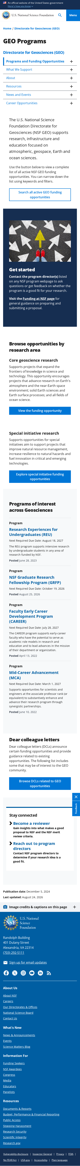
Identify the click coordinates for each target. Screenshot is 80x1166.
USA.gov (25, 1160)
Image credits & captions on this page (38, 907)
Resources (14, 86)
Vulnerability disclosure (15, 1154)
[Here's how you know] (40, 5)
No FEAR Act (10, 1160)
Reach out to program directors (34, 846)
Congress (9, 1075)
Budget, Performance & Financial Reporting (31, 1114)
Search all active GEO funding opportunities (40, 194)
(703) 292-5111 (13, 953)
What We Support (19, 69)
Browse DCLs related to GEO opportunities (40, 783)
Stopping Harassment (17, 1126)
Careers (8, 1001)
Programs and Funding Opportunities (35, 61)
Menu (73, 15)
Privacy (60, 1154)
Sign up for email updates (28, 962)
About (10, 78)
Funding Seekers (14, 1063)
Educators (9, 1086)
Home (7, 28)
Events (7, 1041)
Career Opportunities (21, 103)
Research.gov (11, 1143)
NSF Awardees (12, 1069)
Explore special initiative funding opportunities (40, 476)
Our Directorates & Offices (20, 1007)
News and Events (18, 95)
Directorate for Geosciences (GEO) (37, 28)
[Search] (60, 15)
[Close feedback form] (76, 797)
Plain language (60, 1160)
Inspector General (42, 1154)
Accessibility (40, 1160)
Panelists (9, 1092)
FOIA (70, 1154)
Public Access (12, 1120)
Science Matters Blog (16, 1047)
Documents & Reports (17, 1109)
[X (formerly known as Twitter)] (15, 973)
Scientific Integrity (14, 1137)
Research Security (14, 1131)
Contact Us (10, 1018)
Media (7, 1080)
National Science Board (18, 1013)
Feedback (76, 808)
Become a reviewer (31, 823)
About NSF (10, 995)
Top (73, 877)
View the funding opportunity (40, 411)
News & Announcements (19, 1035)
